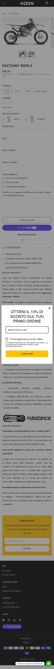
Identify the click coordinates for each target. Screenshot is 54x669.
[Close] (49, 308)
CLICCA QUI (27, 353)
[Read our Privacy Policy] (46, 342)
